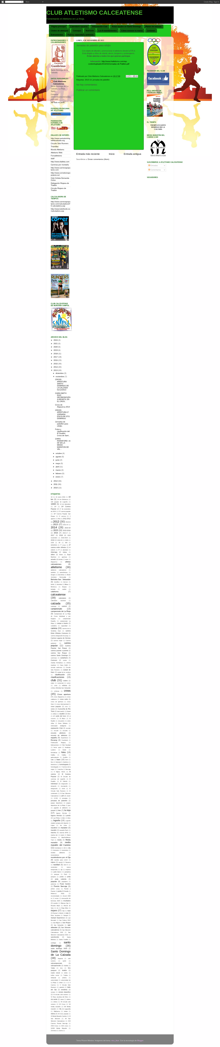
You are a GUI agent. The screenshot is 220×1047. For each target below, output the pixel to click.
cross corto (64, 699)
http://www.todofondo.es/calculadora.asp (60, 210)
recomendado (55, 896)
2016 (56, 360)
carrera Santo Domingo (59, 655)
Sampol (65, 915)
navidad (56, 865)
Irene (63, 788)
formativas (54, 752)
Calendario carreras (79, 26)
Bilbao (66, 584)
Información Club (99, 26)
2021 (56, 344)
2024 (56, 340)
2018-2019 (64, 538)
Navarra (68, 862)
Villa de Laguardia (65, 1009)
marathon (54, 828)
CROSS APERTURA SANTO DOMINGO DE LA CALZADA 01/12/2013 (62, 385)
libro (64, 818)
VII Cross (62, 1004)
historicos (54, 764)
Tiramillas (54, 146)
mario (62, 835)
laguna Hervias (61, 813)
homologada (63, 764)
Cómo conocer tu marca (132, 31)
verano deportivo (64, 992)
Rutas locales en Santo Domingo (126, 26)
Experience (64, 738)
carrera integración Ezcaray (59, 635)
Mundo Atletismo (57, 150)
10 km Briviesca (62, 499)
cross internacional (62, 704)
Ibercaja (68, 769)
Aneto (61, 554)
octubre (59, 453)
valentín (61, 987)
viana (62, 999)
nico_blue (115, 1041)
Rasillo (66, 891)
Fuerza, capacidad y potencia (80, 35)
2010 (56, 488)
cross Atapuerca (59, 697)
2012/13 (68, 522)
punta (60, 891)
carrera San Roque (59, 653)
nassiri (60, 862)
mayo (58, 463)
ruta (67, 913)
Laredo (68, 815)
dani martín (60, 711)
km (59, 810)
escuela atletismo (58, 733)
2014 (56, 367)
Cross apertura (64, 694)
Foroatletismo (56, 156)
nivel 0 (66, 864)
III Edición (63, 781)
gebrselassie (55, 757)
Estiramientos (57, 35)
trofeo (66, 973)
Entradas (154, 165)
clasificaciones (57, 677)
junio (58, 460)
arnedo (53, 559)
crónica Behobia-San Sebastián (61, 688)
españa (54, 738)
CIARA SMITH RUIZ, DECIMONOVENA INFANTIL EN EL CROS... (62, 397)
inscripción (64, 786)
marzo (58, 470)
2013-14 (88, 80)
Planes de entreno (153, 26)
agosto (59, 457)
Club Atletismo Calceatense (59, 82)
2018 (56, 354)
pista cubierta (60, 879)
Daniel (69, 711)
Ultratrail (53, 977)
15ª (55, 506)
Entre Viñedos (63, 723)
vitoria (53, 1014)
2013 (56, 370)
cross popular (56, 706)
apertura (64, 557)
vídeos (55, 1002)
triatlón (64, 970)
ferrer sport (57, 747)
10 (51, 497)
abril (58, 467)
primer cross (55, 889)
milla (69, 848)
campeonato (56, 609)
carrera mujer (57, 640)
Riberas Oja (64, 903)
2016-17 (65, 533)
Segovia (60, 958)
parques (53, 876)
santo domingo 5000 (59, 948)
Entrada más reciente (88, 154)
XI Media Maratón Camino (59, 1016)
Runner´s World (58, 913)
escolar (68, 728)
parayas (56, 874)
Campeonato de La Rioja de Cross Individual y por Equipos (61, 616)
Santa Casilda (63, 939)
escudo (56, 730)
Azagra (53, 574)
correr (69, 683)
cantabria (54, 626)
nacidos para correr (61, 860)
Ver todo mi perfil (57, 102)
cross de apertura (57, 701)
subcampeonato (56, 963)
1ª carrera (62, 516)
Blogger (140, 1041)
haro (58, 760)
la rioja (67, 810)
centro (65, 660)
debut (55, 714)
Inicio (112, 154)
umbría (64, 977)
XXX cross (64, 1026)
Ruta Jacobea (55, 915)
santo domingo (61, 944)
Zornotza (53, 1030)
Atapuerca (54, 562)
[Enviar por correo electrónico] (127, 76)
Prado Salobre (65, 884)
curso (53, 709)
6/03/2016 (54, 545)
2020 (56, 347)
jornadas (65, 798)
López (53, 825)
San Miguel (56, 922)
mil (64, 848)
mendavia (58, 848)
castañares (64, 658)
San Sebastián (59, 925)
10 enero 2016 (60, 497)
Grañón (65, 757)
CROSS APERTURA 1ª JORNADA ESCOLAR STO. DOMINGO (62, 414)
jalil (62, 796)
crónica (64, 685)
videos (68, 999)
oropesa (68, 869)
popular (54, 881)
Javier (69, 796)
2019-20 (59, 540)
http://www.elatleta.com (60, 162)
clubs (52, 683)
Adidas (65, 552)
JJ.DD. (56, 798)
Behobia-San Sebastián (61, 579)
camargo (53, 606)
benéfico (56, 582)
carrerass (54, 658)
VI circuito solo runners (60, 994)
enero (58, 477)
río (57, 908)
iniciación (53, 786)
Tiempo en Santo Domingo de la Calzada (158, 127)
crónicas (56, 691)
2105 (52, 542)
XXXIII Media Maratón (59, 1028)
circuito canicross (56, 667)
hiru (52, 762)
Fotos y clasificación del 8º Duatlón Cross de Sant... (62, 432)
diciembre (60, 373)
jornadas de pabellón (101, 80)
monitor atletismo (58, 852)
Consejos (77, 31)
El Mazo (62, 718)
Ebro (69, 714)
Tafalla (53, 968)
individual (54, 784)
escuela (65, 730)
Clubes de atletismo (59, 31)
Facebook (65, 740)
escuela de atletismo (59, 735)
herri (66, 759)
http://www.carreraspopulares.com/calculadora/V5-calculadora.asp (60, 204)
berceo (65, 582)
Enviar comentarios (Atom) (98, 159)
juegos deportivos (57, 803)
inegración (64, 783)
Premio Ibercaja (60, 886)
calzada (55, 603)
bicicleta (59, 584)
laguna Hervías (56, 815)
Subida (66, 965)
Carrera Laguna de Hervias (61, 638)
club (53, 680)
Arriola (61, 559)
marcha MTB (64, 832)
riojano (54, 910)
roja (63, 910)
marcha (53, 833)
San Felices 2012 (65, 920)
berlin (52, 584)
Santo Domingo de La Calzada (61, 953)
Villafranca (57, 1011)
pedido (62, 876)
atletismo (56, 567)
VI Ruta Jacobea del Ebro (59, 997)
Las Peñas (56, 818)
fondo (64, 750)
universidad (54, 980)
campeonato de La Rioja (61, 611)
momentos (65, 850)
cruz (66, 706)
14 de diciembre (65, 504)
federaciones (55, 745)
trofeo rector (55, 975)
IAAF (53, 159)
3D (59, 542)
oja (61, 869)
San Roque (67, 923)
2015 (56, 364)
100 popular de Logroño (59, 502)
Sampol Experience (58, 918)
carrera (54, 628)
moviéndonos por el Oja (61, 857)
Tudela (65, 975)
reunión (55, 903)
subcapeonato (56, 966)
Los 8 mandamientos (107, 31)
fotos (63, 752)
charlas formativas (57, 662)
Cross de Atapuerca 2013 (62, 406)
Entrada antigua (132, 154)
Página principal (58, 26)
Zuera (61, 1030)
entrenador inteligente (58, 726)
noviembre (60, 377)
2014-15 (68, 528)
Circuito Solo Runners (59, 143)
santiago (53, 943)
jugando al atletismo (61, 808)
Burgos (64, 587)
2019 (56, 350)
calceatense (58, 594)
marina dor (54, 835)
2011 (56, 484)
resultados (67, 901)
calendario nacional (58, 600)
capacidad (64, 626)
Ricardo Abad (55, 905)
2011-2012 (67, 519)
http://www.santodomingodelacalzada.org (60, 139)
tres (61, 968)
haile (52, 759)
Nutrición (90, 31)
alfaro (53, 554)
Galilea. (64, 755)
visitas (66, 1011)
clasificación (60, 675)
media (59, 840)
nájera (53, 862)
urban (61, 982)
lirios (69, 818)
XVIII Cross (54, 1026)
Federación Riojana (58, 742)
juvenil (53, 810)
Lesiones (151, 31)
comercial (60, 683)
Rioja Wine (64, 908)
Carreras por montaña (60, 165)
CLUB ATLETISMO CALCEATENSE (94, 12)
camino (64, 606)
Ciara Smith (64, 665)
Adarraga (54, 552)
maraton (64, 828)
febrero (59, 473)
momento (56, 850)
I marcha (60, 769)
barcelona (61, 574)
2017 (56, 357)
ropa (69, 911)
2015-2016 (67, 530)
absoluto (65, 550)
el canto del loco (59, 716)
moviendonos (55, 855)
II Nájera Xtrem (59, 772)
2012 (56, 481)
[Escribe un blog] (129, 76)
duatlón (62, 714)
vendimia (64, 990)
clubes (65, 681)
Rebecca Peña (57, 893)
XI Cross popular (63, 1014)
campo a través (62, 623)
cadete (64, 589)
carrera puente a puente (59, 651)
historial (58, 762)
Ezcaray (54, 740)
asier (66, 559)
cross (67, 690)
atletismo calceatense (58, 570)
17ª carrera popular (64, 511)
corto (55, 685)
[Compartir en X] (132, 76)
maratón (54, 830)
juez (69, 805)
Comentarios (155, 170)
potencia (53, 884)
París (65, 874)
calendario (62, 598)
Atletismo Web (56, 153)
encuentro (61, 721)
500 (66, 542)
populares (65, 881)
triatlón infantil (55, 973)
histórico (65, 762)
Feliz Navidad (66, 745)
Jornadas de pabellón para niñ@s (61, 424)
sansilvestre (55, 937)
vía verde (54, 999)
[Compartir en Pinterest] (136, 76)
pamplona (68, 872)
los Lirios (63, 825)
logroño (56, 820)
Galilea (53, 755)
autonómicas (64, 572)
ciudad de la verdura (64, 672)
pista (69, 877)
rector (57, 898)
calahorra (54, 592)
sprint (64, 961)
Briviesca (54, 587)
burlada (53, 589)
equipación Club (57, 728)
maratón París (63, 830)
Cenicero (54, 660)
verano (53, 992)
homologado (54, 767)
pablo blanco (57, 872)
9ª (59, 550)
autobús (53, 572)
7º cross (63, 545)
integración (54, 788)
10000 (53, 504)
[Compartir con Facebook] (134, 76)
